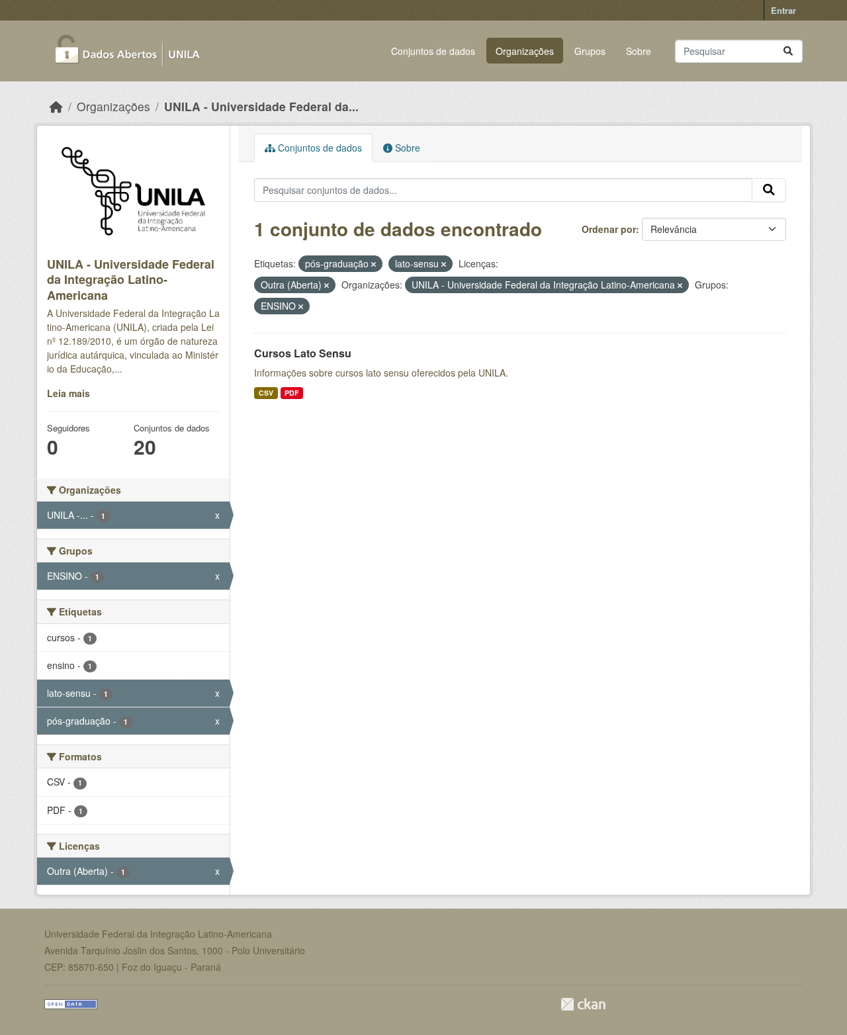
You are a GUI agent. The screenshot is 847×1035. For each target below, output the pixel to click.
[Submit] (788, 51)
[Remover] (373, 264)
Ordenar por (609, 229)
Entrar (783, 10)
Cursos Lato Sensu (302, 353)
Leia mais (68, 393)
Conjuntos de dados (433, 51)
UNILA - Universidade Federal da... (261, 106)
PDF (291, 393)
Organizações (525, 51)
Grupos (589, 51)
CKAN (582, 1004)
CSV (266, 393)
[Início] (56, 106)
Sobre (638, 51)
